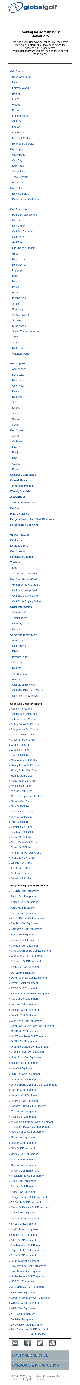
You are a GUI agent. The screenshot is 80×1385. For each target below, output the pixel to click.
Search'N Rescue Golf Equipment (30, 1207)
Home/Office (19, 264)
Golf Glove (18, 236)
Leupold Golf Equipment (25, 1095)
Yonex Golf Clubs (21, 878)
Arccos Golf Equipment (24, 913)
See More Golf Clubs (23, 832)
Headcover (18, 259)
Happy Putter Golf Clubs (25, 765)
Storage (16, 320)
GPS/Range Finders (23, 248)
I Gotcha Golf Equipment (25, 1062)
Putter (15, 110)
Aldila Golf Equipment (23, 907)
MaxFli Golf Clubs (21, 785)
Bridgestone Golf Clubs (24, 729)
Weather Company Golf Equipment (31, 1297)
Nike (14, 458)
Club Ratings (19, 645)
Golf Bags (16, 149)
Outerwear (18, 385)
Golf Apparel (17, 363)
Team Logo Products (22, 485)
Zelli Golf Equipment (22, 1319)
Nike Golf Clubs (20, 806)
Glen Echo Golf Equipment (26, 1021)
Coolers (16, 220)
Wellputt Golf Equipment (25, 1302)
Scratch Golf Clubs (21, 827)
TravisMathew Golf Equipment (28, 1266)
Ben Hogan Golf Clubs (24, 714)
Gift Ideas (16, 540)
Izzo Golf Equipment (22, 1068)
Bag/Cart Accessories (24, 214)
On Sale (15, 508)
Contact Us (18, 629)
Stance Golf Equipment (24, 1234)
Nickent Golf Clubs (21, 801)
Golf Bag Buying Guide (25, 595)
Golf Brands (17, 551)
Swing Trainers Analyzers (27, 331)
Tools (15, 337)
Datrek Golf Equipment (24, 972)
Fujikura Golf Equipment (25, 1009)
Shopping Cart (20, 612)
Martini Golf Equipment (24, 1111)
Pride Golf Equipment (23, 1180)
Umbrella (17, 348)
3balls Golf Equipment (23, 896)
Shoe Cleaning (21, 314)
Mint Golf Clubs (21, 138)
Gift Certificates (19, 534)
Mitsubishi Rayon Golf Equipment (30, 1126)
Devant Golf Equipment (24, 982)
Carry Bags (18, 154)
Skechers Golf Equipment (25, 1218)
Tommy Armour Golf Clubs (26, 852)
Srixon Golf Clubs (21, 837)
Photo (15, 287)
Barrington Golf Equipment (26, 929)
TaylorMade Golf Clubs (24, 842)
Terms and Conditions (25, 573)
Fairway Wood (20, 88)
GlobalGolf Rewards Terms (27, 690)
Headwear (18, 380)
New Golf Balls (20, 193)
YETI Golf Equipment (23, 1313)
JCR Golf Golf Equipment (25, 1074)
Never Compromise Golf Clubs (28, 796)
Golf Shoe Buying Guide (26, 584)
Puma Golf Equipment (23, 1192)
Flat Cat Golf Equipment (24, 998)
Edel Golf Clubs (20, 755)
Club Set (17, 121)
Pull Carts (17, 182)
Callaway (17, 441)
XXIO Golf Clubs (20, 868)
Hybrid (16, 93)
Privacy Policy (20, 657)
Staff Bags (18, 165)
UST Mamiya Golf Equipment (27, 1287)
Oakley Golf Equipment (24, 1154)
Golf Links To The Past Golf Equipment (33, 1026)
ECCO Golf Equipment (24, 988)
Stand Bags (19, 171)
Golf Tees (17, 242)
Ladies (16, 127)
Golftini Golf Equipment (24, 1041)
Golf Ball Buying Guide (25, 590)
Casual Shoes (18, 480)
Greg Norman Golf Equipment (28, 1051)
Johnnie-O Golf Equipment (26, 1079)
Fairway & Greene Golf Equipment (30, 993)
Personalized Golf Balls (25, 199)
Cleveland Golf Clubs (23, 739)
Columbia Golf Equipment (26, 961)
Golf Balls (16, 188)
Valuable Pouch (21, 353)
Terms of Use (19, 673)
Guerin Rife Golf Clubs (24, 760)
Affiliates (17, 679)
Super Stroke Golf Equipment (28, 1250)
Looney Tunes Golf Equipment (28, 1106)
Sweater (17, 419)
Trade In (15, 562)
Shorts (16, 408)
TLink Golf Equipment (23, 1255)
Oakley (16, 463)
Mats (15, 275)
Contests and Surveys (25, 695)
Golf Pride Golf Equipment (26, 1031)
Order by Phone (21, 623)
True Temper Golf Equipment (27, 1271)
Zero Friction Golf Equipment (27, 1324)
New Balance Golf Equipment (28, 1131)
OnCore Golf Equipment (25, 1170)
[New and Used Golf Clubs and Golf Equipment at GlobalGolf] (33, 11)
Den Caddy (18, 225)
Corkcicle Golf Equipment (25, 967)
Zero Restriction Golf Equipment (29, 1329)
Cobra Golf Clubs (21, 744)
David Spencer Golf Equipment (29, 977)
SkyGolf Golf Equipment (24, 1229)
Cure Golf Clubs (20, 750)
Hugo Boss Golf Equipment (26, 1057)
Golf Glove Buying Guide (26, 601)
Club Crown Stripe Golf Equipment (31, 950)
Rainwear (17, 396)
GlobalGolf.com (40, 1334)
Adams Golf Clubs (21, 708)
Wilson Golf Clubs (21, 862)
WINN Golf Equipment (23, 1308)
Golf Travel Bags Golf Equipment (30, 1036)
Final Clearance (19, 513)
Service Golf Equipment (24, 1212)
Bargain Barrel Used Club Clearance (32, 519)
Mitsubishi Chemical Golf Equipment (32, 1121)
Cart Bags (18, 160)
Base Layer (18, 374)
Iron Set (16, 99)
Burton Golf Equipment (24, 934)
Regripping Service (23, 143)
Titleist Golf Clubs (21, 847)
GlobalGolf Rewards (24, 684)
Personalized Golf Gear (24, 524)
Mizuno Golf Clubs (21, 791)
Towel (15, 342)
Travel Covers (20, 177)
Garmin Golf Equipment (24, 1015)
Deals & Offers (19, 545)
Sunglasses (19, 325)
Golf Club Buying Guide (24, 579)
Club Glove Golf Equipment (26, 955)
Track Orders (19, 618)
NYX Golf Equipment (23, 1148)
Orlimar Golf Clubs (21, 816)
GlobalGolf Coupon (21, 556)
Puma (15, 469)
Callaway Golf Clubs (23, 734)
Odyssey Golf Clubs (22, 811)
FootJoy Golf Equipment (25, 1004)
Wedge (16, 104)
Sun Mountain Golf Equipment (28, 1245)
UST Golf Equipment (23, 1281)
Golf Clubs (16, 71)
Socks (15, 413)
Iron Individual (20, 115)
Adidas (16, 435)
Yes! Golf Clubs (20, 873)
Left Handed (19, 132)
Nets (14, 281)
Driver (15, 82)
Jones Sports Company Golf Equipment (34, 1084)
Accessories (19, 369)
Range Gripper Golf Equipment (29, 1197)
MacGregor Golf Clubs (24, 780)
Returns (16, 668)
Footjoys (17, 452)
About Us (17, 640)
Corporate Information (23, 634)
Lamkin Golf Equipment (24, 1089)
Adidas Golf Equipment (24, 902)
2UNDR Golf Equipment (25, 890)
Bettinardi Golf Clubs (23, 719)
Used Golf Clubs (21, 76)
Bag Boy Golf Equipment (25, 923)
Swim (15, 424)
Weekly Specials (20, 491)
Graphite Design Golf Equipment (29, 1046)
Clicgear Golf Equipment (25, 945)
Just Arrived (17, 497)
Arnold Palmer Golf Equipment (28, 918)
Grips (15, 253)
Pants (15, 391)
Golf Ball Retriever (22, 231)
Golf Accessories (20, 209)
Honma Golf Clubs (21, 775)
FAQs (15, 651)
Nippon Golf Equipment (24, 1142)
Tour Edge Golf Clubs (23, 857)
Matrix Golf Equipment (23, 1116)
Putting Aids (19, 298)
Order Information (21, 606)
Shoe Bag (18, 309)
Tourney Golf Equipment (25, 1260)
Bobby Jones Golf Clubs (25, 724)
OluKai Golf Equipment (24, 1165)
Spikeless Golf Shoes (23, 474)
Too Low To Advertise (23, 502)
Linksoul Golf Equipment (25, 1100)
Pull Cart (17, 292)
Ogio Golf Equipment (23, 1159)
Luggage (17, 270)
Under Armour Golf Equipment (28, 1276)
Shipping (17, 662)
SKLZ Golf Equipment (23, 1223)
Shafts (15, 303)
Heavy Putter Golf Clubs (25, 770)
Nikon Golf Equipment (23, 1137)
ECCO (16, 446)
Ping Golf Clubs (20, 821)
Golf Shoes (16, 430)
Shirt (14, 402)
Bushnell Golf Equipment (25, 940)
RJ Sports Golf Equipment (26, 1202)
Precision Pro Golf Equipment (28, 1175)
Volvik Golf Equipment (23, 1292)
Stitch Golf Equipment (23, 1240)
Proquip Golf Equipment (25, 1186)
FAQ (14, 568)
